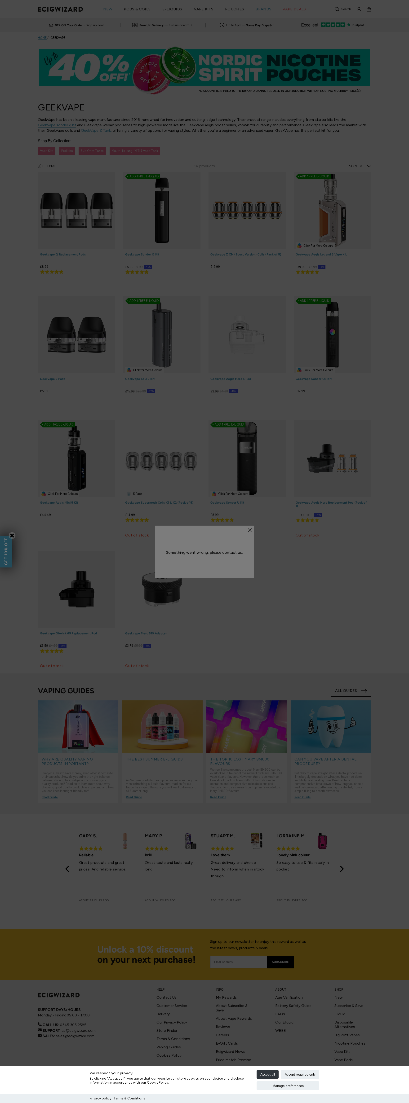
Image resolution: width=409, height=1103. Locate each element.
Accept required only (300, 1074)
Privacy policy (100, 1098)
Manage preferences (288, 1086)
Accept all (267, 1074)
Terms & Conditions (129, 1098)
